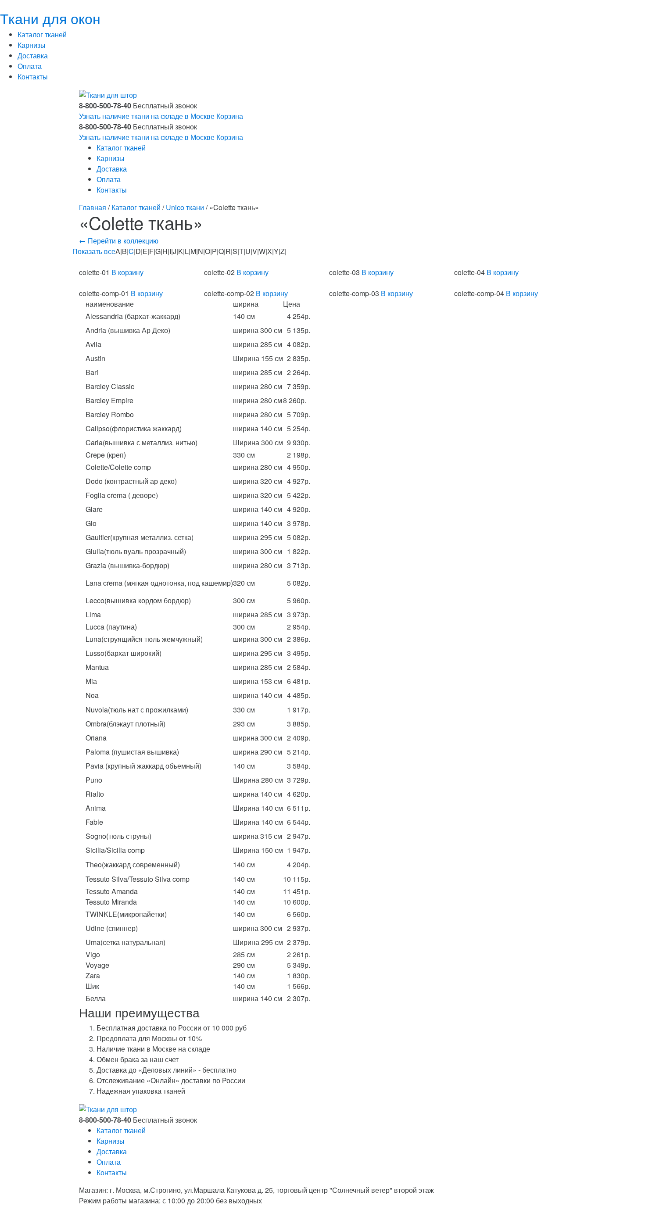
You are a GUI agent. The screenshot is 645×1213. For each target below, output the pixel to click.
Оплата (30, 66)
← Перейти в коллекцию (118, 241)
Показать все (93, 251)
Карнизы (32, 45)
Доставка (33, 55)
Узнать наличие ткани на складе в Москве (147, 116)
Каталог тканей (42, 34)
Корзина (229, 116)
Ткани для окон (50, 18)
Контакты (33, 77)
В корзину (127, 272)
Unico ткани (185, 207)
